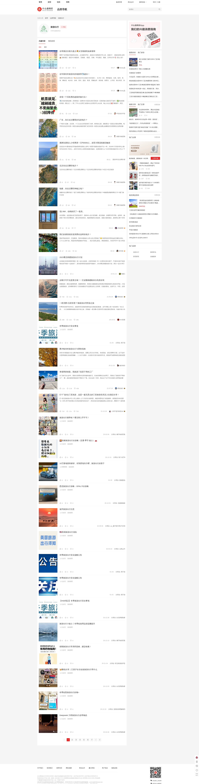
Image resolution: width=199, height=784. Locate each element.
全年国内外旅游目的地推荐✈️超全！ (74, 74)
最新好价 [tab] (132, 52)
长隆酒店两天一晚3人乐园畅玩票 (139, 69)
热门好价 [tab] (141, 52)
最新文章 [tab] (132, 104)
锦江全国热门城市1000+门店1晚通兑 (149, 60)
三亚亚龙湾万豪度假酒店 (137, 210)
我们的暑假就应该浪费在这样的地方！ (75, 234)
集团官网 (119, 2)
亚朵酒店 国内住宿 (135, 226)
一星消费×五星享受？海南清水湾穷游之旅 (76, 303)
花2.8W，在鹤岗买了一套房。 (71, 211)
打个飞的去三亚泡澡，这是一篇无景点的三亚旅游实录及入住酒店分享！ (89, 395)
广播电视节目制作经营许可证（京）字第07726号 (51, 780)
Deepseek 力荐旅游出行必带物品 (73, 715)
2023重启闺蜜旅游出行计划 (70, 257)
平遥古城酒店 (133, 230)
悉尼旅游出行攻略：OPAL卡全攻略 (74, 486)
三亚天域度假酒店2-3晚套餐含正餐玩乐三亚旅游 (144, 96)
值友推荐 (70, 329)
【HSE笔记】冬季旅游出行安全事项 (74, 601)
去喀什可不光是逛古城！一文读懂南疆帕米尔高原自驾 (81, 280)
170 (142, 169)
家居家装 (136, 256)
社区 (58, 2)
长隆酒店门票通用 (135, 73)
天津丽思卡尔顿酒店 (135, 218)
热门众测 (132, 137)
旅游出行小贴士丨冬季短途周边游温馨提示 (77, 624)
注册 (158, 2)
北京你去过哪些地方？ (68, 166)
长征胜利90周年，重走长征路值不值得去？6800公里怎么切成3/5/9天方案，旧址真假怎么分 (149, 111)
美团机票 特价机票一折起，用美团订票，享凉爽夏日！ (146, 88)
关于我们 (40, 768)
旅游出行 (61, 18)
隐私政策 (114, 768)
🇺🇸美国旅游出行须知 (68, 532)
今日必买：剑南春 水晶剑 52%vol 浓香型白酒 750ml (146, 77)
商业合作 (131, 2)
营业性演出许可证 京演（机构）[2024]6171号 (50, 778)
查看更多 (157, 104)
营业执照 (97, 778)
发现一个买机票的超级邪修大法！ (73, 97)
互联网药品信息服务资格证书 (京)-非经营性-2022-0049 (79, 778)
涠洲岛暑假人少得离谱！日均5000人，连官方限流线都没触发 (84, 143)
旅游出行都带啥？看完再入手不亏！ (74, 418)
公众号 (64, 329)
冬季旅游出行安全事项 (68, 326)
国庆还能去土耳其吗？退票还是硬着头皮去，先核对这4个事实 (149, 131)
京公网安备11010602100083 (45, 776)
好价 (49, 2)
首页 (46, 18)
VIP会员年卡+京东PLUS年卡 (138, 238)
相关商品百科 (134, 195)
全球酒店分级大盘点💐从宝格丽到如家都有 (77, 51)
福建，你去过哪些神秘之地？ (71, 189)
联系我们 (50, 768)
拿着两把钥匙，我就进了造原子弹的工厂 (76, 372)
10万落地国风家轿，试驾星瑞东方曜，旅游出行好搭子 (81, 463)
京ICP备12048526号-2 (91, 776)
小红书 (64, 421)
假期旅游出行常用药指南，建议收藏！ (75, 647)
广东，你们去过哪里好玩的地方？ (73, 120)
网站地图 (69, 768)
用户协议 (105, 768)
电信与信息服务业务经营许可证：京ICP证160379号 (69, 776)
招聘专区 (59, 768)
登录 (154, 2)
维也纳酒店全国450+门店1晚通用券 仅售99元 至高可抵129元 (149, 81)
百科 (67, 2)
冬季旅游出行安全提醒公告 (70, 555)
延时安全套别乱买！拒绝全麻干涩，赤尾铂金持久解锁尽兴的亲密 (149, 174)
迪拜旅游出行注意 (66, 509)
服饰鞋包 (153, 252)
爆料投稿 (142, 2)
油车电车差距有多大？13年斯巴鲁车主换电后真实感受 (149, 184)
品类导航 (62, 9)
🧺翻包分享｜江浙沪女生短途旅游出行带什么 (78, 669)
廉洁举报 (92, 768)
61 (142, 188)
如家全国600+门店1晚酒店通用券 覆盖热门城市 (144, 84)
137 (142, 178)
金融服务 (153, 256)
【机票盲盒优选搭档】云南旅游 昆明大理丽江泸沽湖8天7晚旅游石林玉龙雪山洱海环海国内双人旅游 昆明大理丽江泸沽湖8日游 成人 (149, 202)
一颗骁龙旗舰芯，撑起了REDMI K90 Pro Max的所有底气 (149, 164)
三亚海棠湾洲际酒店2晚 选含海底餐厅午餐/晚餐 (144, 92)
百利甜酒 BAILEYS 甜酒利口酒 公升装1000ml (144, 234)
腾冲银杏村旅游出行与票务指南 (72, 349)
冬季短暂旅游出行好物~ (69, 692)
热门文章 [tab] (141, 104)
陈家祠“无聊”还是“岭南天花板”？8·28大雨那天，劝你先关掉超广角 (150, 127)
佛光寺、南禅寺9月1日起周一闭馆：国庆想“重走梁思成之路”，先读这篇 (152, 119)
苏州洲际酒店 (133, 222)
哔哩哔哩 (64, 467)
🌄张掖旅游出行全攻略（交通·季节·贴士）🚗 (78, 440)
